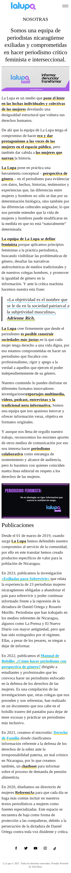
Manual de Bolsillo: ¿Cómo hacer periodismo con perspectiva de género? (34, 661)
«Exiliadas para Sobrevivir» (25, 578)
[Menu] (65, 6)
